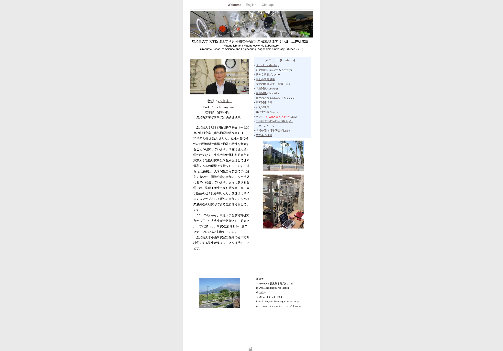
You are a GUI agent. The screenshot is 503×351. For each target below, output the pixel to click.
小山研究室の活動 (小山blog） (274, 121)
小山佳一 (225, 101)
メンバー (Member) (267, 65)
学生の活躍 (262, 98)
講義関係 (261, 88)
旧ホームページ (265, 125)
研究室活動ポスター (268, 74)
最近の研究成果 (265, 79)
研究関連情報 (263, 102)
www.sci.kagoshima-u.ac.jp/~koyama (282, 305)
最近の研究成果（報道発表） (273, 83)
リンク (260, 116)
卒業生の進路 (264, 135)
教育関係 (261, 93)
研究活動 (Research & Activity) (274, 70)
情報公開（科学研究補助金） (273, 130)
